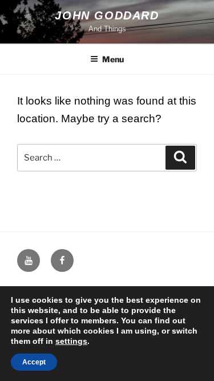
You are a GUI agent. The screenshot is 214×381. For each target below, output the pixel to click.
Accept (34, 362)
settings (71, 341)
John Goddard (107, 15)
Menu (113, 59)
